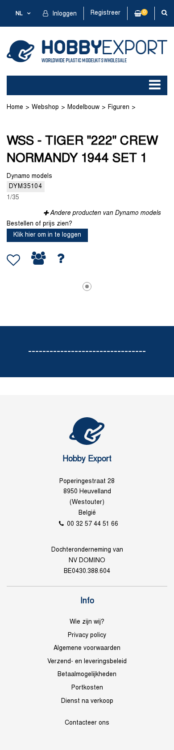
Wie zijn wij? (87, 622)
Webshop (45, 107)
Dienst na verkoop (87, 701)
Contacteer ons (87, 723)
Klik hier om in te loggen (47, 235)
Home (15, 107)
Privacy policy (87, 635)
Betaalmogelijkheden (87, 674)
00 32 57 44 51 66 (92, 524)
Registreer (105, 13)
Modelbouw (83, 107)
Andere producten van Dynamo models (105, 213)
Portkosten (87, 688)
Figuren (118, 107)
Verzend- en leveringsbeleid (87, 662)
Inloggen (63, 14)
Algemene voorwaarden (87, 648)
